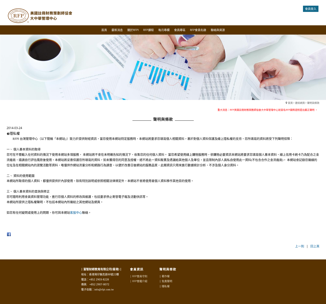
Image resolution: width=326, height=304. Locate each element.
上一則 (299, 246)
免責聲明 (167, 281)
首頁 (290, 102)
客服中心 (76, 212)
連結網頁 (300, 102)
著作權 (166, 276)
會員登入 (310, 9)
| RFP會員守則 (138, 276)
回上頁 (314, 246)
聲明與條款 (313, 102)
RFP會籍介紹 (139, 281)
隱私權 (166, 286)
